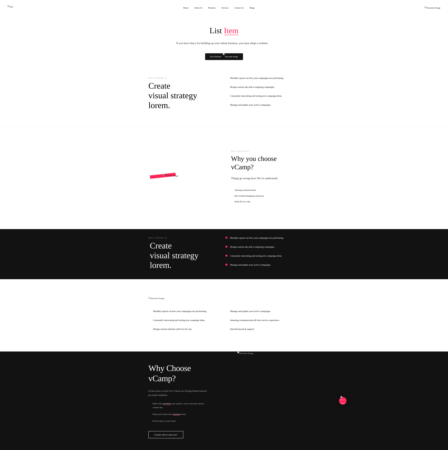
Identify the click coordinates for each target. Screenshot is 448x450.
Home (185, 8)
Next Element (216, 56)
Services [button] (225, 8)
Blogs (252, 8)
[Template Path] (10, 8)
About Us (198, 8)
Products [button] (212, 8)
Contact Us (239, 8)
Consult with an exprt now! (165, 435)
